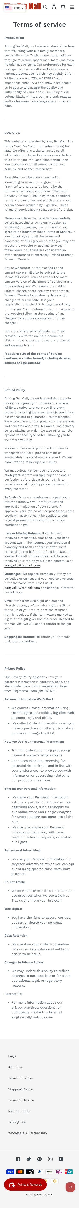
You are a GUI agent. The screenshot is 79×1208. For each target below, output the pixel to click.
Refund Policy (19, 1111)
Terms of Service (21, 1100)
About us (15, 1067)
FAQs (12, 1056)
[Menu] (71, 6)
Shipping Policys (21, 1089)
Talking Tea (16, 1122)
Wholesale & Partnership (27, 1133)
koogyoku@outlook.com (22, 565)
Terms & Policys (20, 1078)
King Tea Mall (45, 1194)
